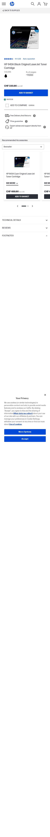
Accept (25, 439)
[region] (25, 418)
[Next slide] (32, 206)
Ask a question (29, 59)
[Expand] (25, 37)
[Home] (12, 4)
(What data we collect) (23, 413)
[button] (25, 140)
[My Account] (39, 3)
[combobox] (23, 146)
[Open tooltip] (34, 116)
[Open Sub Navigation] (3, 3)
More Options (25, 432)
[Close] (45, 395)
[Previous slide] (17, 206)
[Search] (32, 3)
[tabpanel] (25, 181)
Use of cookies (15, 424)
